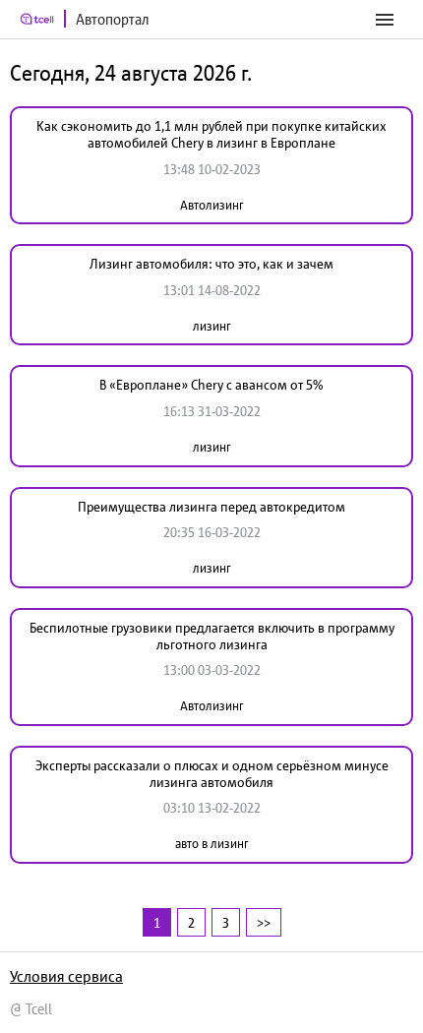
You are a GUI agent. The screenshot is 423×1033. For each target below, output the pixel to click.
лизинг (211, 326)
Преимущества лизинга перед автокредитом (211, 507)
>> (264, 922)
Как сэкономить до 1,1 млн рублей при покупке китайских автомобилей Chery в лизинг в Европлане (211, 134)
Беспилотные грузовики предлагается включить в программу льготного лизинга (212, 636)
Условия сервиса (66, 976)
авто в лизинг (211, 843)
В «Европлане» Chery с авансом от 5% (211, 385)
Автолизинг (211, 205)
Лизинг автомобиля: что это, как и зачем (211, 264)
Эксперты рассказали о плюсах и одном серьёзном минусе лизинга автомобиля (212, 774)
